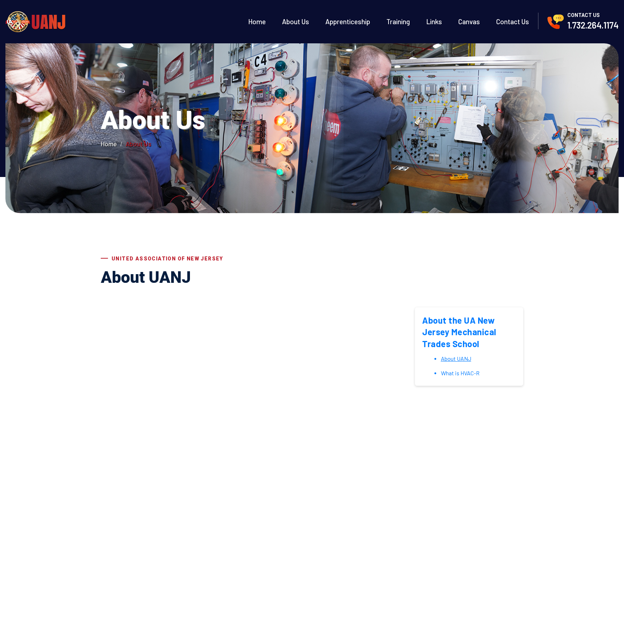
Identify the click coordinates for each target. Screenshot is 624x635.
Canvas (469, 21)
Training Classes (338, 556)
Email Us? (308, 470)
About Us (295, 21)
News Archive (248, 569)
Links (434, 21)
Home (257, 21)
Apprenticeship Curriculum (353, 543)
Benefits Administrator (261, 556)
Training (398, 21)
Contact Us (512, 21)
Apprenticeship (347, 21)
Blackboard (332, 583)
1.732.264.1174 (593, 25)
